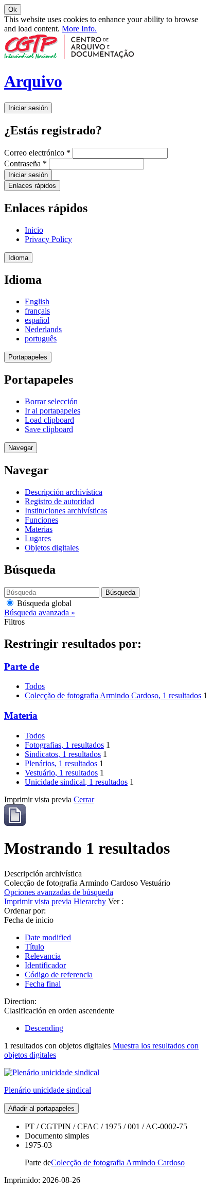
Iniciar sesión (28, 108)
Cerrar (84, 799)
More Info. (79, 28)
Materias (38, 529)
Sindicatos (63, 754)
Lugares (38, 538)
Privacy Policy (48, 239)
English (37, 301)
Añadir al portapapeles (41, 1108)
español (37, 320)
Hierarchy (91, 901)
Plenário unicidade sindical (47, 1089)
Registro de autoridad (59, 501)
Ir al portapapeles (52, 410)
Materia (21, 715)
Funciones (41, 519)
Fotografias (64, 744)
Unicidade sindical (76, 782)
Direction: (20, 1001)
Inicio (34, 230)
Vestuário (61, 772)
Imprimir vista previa (38, 901)
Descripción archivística (63, 492)
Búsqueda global (43, 603)
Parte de (21, 666)
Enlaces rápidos (32, 185)
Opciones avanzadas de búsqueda (58, 892)
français (37, 310)
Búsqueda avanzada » (39, 612)
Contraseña (25, 163)
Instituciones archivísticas (66, 510)
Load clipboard (49, 420)
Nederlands (43, 329)
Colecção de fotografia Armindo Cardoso (113, 695)
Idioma (18, 258)
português (41, 338)
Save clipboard (49, 429)
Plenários (61, 763)
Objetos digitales (52, 547)
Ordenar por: (25, 910)
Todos (35, 686)
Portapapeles (27, 357)
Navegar (20, 448)
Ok (12, 9)
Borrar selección (51, 401)
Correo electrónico (37, 152)
